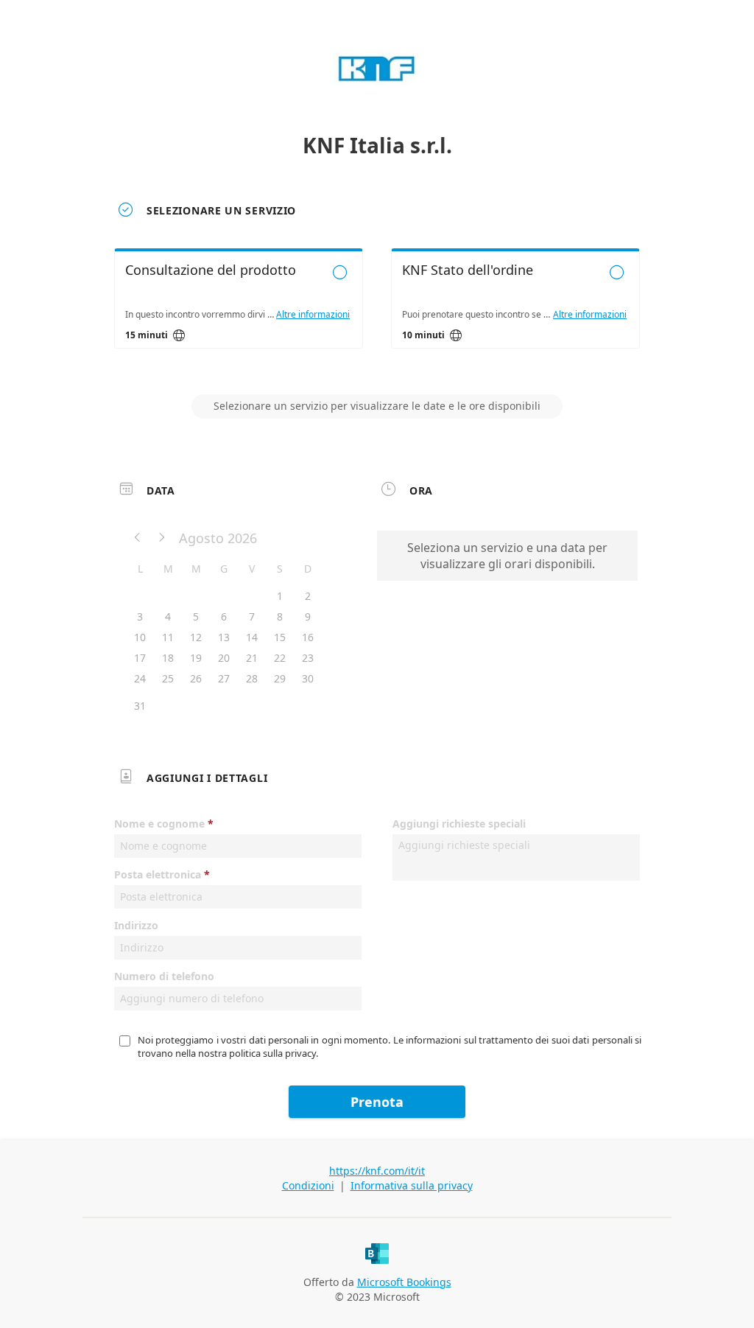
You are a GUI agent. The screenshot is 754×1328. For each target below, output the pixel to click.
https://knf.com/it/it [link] (377, 1171)
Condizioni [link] (308, 1185)
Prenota (377, 1102)
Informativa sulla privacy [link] (411, 1185)
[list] (377, 311)
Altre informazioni (313, 315)
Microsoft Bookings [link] (404, 1282)
